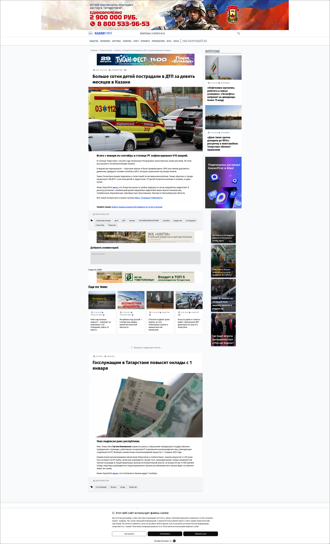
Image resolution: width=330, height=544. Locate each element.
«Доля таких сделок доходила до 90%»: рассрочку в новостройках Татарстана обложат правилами (222, 143)
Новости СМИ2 (95, 270)
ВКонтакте (157, 198)
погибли (166, 221)
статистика (100, 225)
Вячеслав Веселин (102, 214)
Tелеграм (145, 198)
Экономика (105, 41)
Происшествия (158, 41)
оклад (122, 476)
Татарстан (112, 225)
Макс (137, 198)
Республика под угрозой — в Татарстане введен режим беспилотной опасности (131, 323)
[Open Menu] (90, 33)
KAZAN (103, 33)
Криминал (145, 41)
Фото (169, 41)
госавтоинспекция (103, 221)
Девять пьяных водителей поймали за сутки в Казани (137, 207)
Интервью (116, 41)
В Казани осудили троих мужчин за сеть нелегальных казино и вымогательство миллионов (159, 324)
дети (116, 221)
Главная (93, 50)
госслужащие (101, 476)
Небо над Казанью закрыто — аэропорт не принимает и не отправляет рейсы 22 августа (100, 324)
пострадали (190, 221)
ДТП (123, 221)
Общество (93, 41)
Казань (132, 221)
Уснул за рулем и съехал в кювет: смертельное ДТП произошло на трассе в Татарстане (189, 323)
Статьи (176, 41)
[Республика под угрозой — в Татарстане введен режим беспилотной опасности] (131, 300)
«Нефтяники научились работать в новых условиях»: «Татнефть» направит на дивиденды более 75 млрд (221, 94)
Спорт (136, 41)
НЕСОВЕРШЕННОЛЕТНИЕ (149, 221)
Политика (127, 41)
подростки (177, 221)
